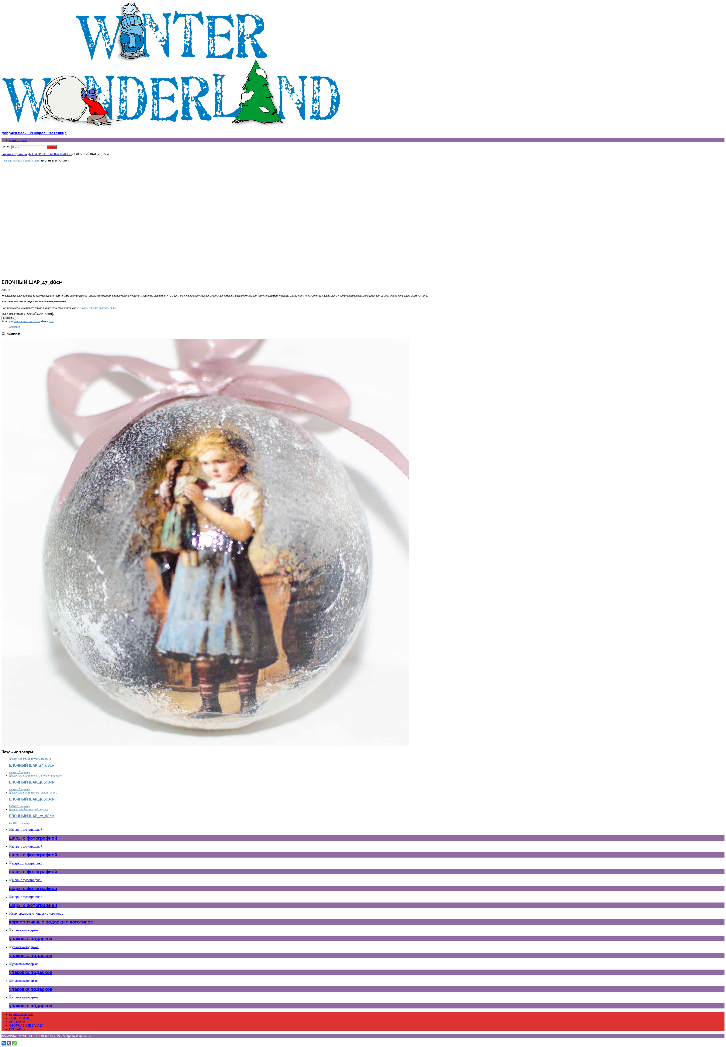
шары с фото (18, 140)
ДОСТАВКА (17, 1022)
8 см (51, 321)
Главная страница (14, 154)
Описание (14, 326)
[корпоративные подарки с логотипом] (36, 913)
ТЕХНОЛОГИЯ (19, 1018)
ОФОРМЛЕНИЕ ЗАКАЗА (26, 1025)
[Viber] (9, 1043)
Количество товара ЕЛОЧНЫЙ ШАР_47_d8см (27, 313)
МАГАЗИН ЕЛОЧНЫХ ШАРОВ (50, 154)
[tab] (366, 326)
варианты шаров (21, 1014)
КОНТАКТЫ (17, 1029)
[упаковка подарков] (24, 930)
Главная (6, 160)
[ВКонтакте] (4, 1043)
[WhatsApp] (14, 1043)
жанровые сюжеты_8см (26, 160)
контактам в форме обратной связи (96, 307)
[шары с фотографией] (25, 829)
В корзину (8, 317)
